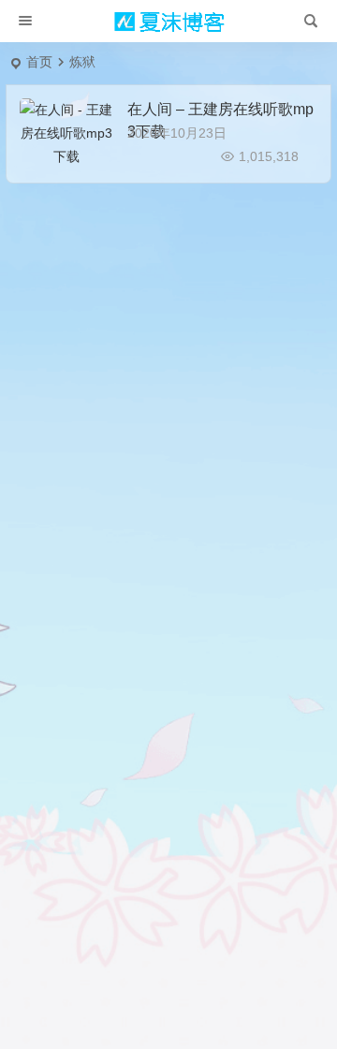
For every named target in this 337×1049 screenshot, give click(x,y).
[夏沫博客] (168, 21)
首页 (39, 61)
